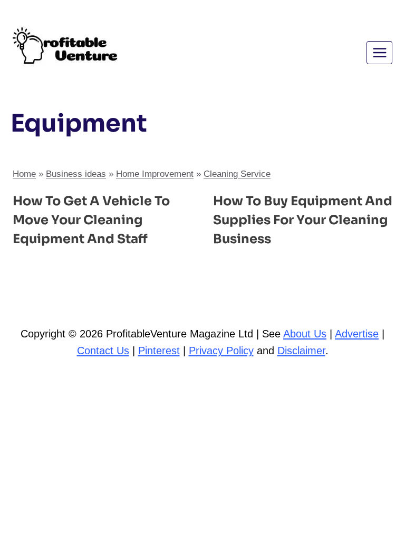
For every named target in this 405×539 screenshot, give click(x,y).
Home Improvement (155, 174)
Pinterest (159, 350)
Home (24, 174)
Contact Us (103, 350)
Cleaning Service (237, 174)
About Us (304, 334)
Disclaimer (301, 350)
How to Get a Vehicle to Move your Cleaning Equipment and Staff (91, 220)
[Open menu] (379, 52)
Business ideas (76, 174)
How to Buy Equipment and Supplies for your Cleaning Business (302, 220)
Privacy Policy (221, 350)
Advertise (357, 334)
